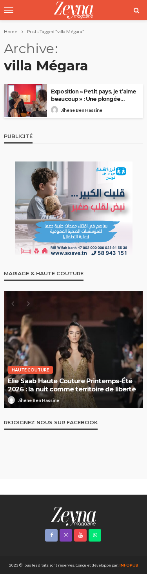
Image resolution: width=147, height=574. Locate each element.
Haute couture (30, 369)
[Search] (136, 10)
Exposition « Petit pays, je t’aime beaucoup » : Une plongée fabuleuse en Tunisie (93, 95)
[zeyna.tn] (73, 516)
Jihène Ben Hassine (81, 110)
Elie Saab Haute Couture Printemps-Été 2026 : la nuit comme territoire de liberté (72, 385)
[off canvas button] (8, 10)
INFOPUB (129, 565)
